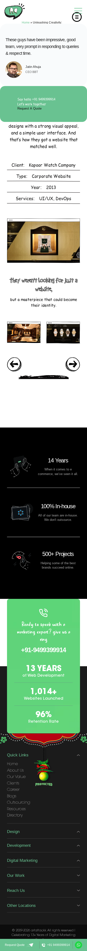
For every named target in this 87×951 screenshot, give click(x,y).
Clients (13, 783)
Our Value (16, 777)
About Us (15, 771)
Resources (16, 809)
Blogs (11, 796)
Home (26, 22)
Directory (15, 815)
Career (13, 790)
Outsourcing (18, 803)
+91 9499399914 (43, 99)
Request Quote (15, 945)
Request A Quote (29, 108)
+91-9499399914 (43, 649)
